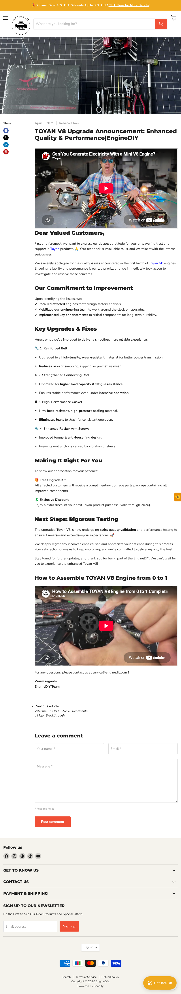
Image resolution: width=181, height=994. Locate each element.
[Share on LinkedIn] (6, 144)
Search (66, 977)
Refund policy (110, 977)
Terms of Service (86, 977)
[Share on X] (6, 137)
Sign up (69, 926)
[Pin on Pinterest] (6, 151)
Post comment (52, 821)
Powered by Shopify (90, 986)
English (88, 947)
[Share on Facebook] (6, 130)
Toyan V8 (156, 263)
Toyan (54, 249)
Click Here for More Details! (129, 5)
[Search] (161, 24)
